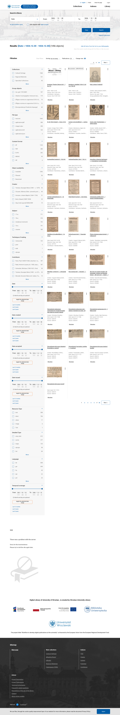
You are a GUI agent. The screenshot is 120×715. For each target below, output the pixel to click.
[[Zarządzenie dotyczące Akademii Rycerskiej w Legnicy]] (54, 336)
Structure (50, 100)
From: (14, 290)
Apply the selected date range (22, 300)
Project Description (17, 679)
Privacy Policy (86, 711)
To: (31, 290)
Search (101, 30)
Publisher (83, 664)
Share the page (98, 2)
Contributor (83, 667)
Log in (108, 2)
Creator (82, 657)
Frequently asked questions (20, 688)
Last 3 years (15, 307)
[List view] (84, 58)
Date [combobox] (13, 19)
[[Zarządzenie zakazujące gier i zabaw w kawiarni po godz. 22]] (75, 299)
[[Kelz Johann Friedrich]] (97, 74)
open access (44, 24)
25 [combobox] (71, 58)
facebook (23, 704)
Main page (15, 650)
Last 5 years (15, 309)
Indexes (93, 6)
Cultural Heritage (51, 654)
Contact (14, 693)
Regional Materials (52, 664)
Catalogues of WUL (52, 667)
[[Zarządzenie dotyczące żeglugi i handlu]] (97, 336)
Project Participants (18, 682)
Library (107, 6)
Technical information (18, 685)
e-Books (48, 660)
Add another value (17, 24)
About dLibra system (18, 696)
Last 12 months (16, 304)
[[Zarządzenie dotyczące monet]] (54, 374)
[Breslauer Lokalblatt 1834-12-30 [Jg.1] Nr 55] (75, 74)
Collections (77, 6)
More (27, 84)
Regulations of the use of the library (23, 691)
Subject (82, 660)
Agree (103, 711)
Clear (86, 30)
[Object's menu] (65, 69)
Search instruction (104, 35)
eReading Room (51, 657)
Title (81, 654)
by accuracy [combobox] (54, 58)
